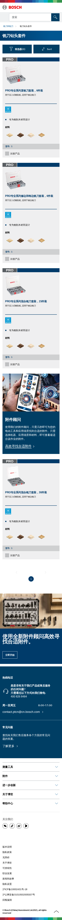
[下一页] (45, 572)
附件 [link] (5, 776)
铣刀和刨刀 (8, 26)
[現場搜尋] (55, 17)
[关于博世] (57, 794)
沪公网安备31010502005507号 (18, 894)
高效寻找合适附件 (18, 446)
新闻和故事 (8, 878)
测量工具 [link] (7, 766)
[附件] (57, 776)
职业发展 (7, 873)
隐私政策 (7, 852)
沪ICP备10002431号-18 (14, 889)
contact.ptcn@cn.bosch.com (21, 712)
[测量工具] (57, 767)
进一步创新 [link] (9, 785)
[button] (5, 826)
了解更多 (8, 746)
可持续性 (7, 868)
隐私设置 (7, 884)
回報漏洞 (7, 900)
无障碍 (5, 857)
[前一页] (16, 572)
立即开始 (10, 654)
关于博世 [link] (7, 794)
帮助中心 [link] (7, 803)
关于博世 (7, 862)
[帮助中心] (57, 803)
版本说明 (7, 846)
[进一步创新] (57, 785)
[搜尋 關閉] (48, 17)
